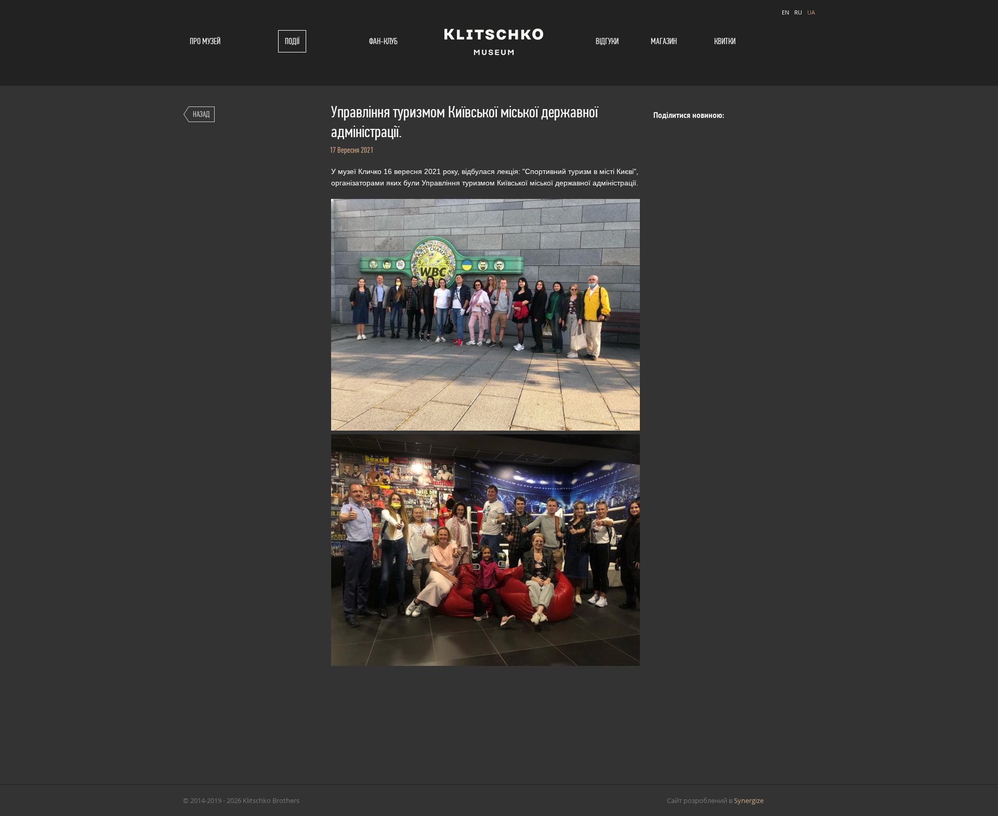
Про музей (205, 41)
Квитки (725, 41)
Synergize (749, 800)
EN (785, 12)
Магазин (664, 41)
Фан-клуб (383, 41)
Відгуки (607, 41)
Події (292, 41)
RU (798, 12)
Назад (201, 114)
